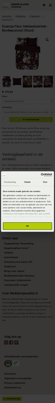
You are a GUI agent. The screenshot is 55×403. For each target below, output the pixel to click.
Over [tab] (45, 182)
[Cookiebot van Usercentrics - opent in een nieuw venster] (41, 174)
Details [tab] (27, 182)
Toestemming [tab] (10, 182)
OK (27, 226)
